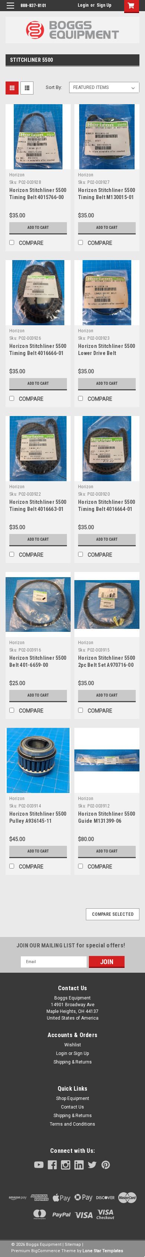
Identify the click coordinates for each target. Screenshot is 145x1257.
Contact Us (72, 1107)
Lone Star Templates (103, 1250)
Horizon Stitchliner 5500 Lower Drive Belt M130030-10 (106, 353)
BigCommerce (45, 1250)
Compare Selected (112, 914)
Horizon (17, 174)
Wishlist (72, 1045)
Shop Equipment (72, 1098)
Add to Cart (38, 228)
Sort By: (54, 87)
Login (83, 5)
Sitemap (73, 1244)
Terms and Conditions (72, 1124)
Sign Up (104, 5)
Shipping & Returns (73, 1062)
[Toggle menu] (10, 10)
